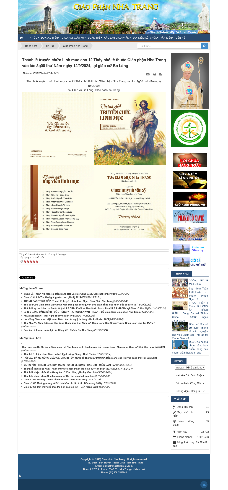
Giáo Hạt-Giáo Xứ (73, 37)
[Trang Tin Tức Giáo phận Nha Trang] (114, 17)
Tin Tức (32, 37)
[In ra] (155, 74)
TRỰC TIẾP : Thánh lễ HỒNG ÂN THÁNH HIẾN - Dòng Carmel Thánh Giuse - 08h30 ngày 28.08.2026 (190, 311)
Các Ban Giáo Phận (116, 37)
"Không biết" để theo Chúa (198, 282)
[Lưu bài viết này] (161, 74)
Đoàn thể (94, 37)
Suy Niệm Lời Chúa (145, 37)
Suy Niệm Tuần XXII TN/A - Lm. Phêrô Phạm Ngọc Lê (198, 294)
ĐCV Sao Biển (49, 37)
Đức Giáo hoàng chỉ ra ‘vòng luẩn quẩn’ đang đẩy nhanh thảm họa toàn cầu (190, 347)
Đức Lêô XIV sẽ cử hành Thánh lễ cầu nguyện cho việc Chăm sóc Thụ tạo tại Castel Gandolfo (190, 331)
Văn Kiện (166, 37)
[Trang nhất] (22, 37)
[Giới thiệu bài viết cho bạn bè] (148, 74)
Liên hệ (180, 37)
